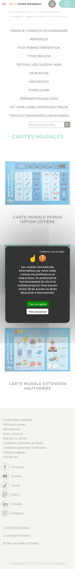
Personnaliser (38, 311)
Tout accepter (37, 304)
